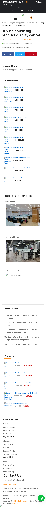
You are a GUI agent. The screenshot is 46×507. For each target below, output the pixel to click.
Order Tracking (8, 472)
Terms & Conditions (10, 454)
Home (4, 23)
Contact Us (7, 434)
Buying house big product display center (22, 23)
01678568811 (31, 2)
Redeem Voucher (9, 451)
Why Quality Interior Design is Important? (20, 344)
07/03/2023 (24, 39)
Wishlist (6, 448)
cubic (7, 39)
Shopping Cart (8, 444)
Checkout (6, 441)
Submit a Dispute (9, 427)
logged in (14, 70)
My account (7, 468)
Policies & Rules (9, 431)
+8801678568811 (9, 484)
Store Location (8, 465)
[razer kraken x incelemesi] (23, 506)
